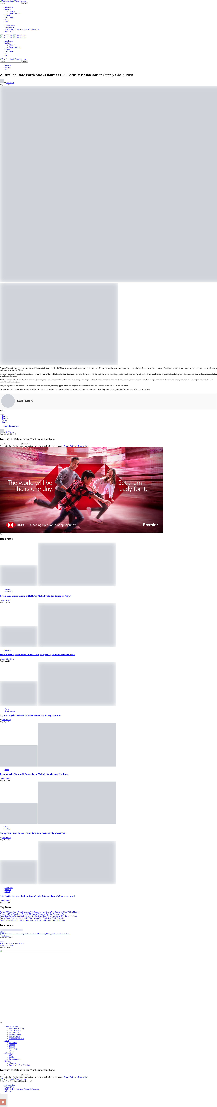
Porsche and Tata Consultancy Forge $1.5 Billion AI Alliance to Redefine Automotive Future (33, 914)
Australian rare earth (12, 426)
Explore (7, 1061)
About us (12, 1063)
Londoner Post (14, 1033)
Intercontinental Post (16, 1039)
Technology (9, 17)
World (7, 19)
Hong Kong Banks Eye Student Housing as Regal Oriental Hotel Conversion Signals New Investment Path (38, 916)
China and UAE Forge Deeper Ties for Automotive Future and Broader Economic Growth (32, 920)
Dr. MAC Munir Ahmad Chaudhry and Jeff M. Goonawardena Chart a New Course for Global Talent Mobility (39, 912)
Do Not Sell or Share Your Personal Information (22, 29)
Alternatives (9, 1053)
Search (24, 3)
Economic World (15, 1035)
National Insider (14, 1030)
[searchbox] (10, 3)
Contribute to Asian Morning (19, 1065)
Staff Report (5, 936)
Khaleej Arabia (14, 1037)
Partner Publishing (11, 1026)
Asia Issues (9, 7)
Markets (12, 11)
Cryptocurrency (14, 13)
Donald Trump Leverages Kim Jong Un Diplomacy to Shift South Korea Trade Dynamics (32, 918)
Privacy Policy (10, 25)
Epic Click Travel (7, 945)
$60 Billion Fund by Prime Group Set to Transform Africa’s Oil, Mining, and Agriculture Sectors (34, 934)
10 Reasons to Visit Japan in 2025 (12, 943)
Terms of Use (9, 27)
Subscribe (25, 444)
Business (8, 9)
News (7, 1041)
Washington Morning (16, 1028)
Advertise (8, 31)
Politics (7, 15)
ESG (6, 21)
